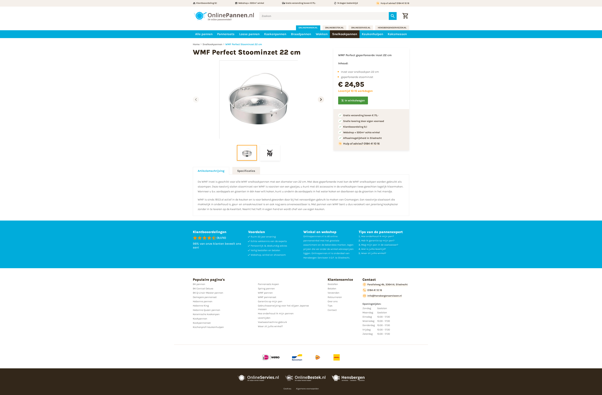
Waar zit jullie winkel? (373, 253)
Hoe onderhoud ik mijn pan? (377, 236)
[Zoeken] (393, 16)
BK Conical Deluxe (203, 288)
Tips (330, 305)
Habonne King (201, 305)
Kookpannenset (202, 322)
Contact (332, 309)
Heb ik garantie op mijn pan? (377, 240)
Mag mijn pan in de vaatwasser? (379, 244)
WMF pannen (265, 292)
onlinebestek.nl (334, 27)
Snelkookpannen (212, 44)
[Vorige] (196, 99)
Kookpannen (200, 318)
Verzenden (333, 292)
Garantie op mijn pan (270, 301)
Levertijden (264, 317)
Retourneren (335, 297)
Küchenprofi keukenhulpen (208, 327)
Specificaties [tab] (246, 171)
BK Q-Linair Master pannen (208, 292)
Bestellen (333, 284)
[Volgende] (321, 99)
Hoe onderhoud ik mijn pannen (276, 313)
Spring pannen (266, 288)
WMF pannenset (267, 297)
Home (196, 44)
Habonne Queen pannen (206, 309)
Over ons (333, 301)
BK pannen (199, 284)
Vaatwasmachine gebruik (272, 322)
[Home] (224, 16)
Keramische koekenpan (206, 314)
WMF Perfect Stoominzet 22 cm (243, 44)
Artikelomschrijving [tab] (211, 171)
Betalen (332, 288)
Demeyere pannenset (205, 297)
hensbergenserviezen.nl (392, 27)
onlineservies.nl (360, 27)
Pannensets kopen (268, 284)
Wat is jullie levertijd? (373, 249)
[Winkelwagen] (405, 16)
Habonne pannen (202, 301)
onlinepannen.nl (308, 27)
